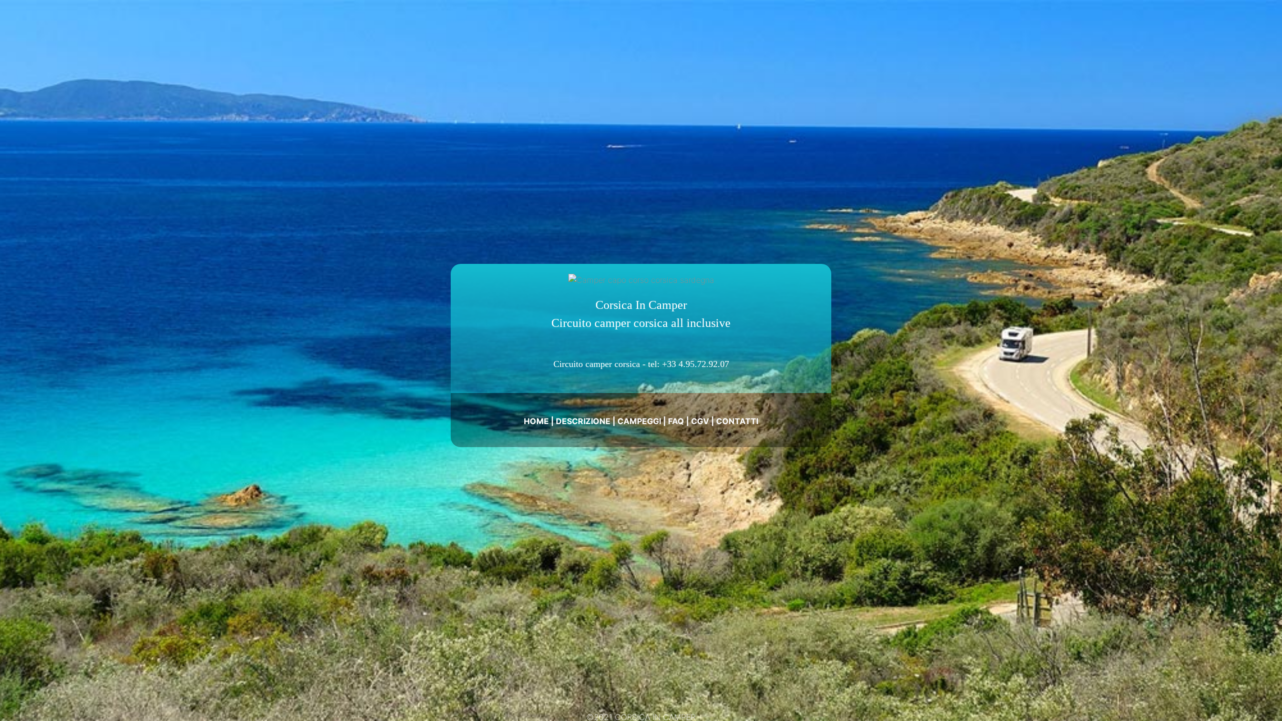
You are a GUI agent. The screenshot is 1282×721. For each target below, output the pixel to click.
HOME (536, 421)
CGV (700, 421)
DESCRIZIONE (583, 421)
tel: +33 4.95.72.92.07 (688, 364)
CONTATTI (737, 421)
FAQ (676, 421)
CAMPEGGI (639, 421)
